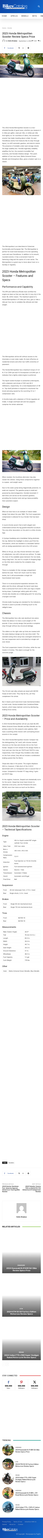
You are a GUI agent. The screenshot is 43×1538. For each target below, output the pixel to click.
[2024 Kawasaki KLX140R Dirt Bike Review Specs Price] (21, 1251)
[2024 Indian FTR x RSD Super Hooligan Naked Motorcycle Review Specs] (21, 1338)
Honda (9, 28)
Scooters (11, 1163)
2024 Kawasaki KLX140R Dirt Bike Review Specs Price (21, 1269)
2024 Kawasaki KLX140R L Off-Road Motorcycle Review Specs (26, 1494)
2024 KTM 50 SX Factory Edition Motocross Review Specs (21, 1313)
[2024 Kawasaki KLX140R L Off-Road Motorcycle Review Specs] (8, 1493)
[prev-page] (3, 1364)
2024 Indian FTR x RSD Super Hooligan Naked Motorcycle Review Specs (21, 1356)
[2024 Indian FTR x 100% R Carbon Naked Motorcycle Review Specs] (8, 1507)
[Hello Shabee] (4, 40)
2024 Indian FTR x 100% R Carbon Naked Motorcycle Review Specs (27, 1508)
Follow (21, 1381)
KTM (21, 1308)
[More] (28, 48)
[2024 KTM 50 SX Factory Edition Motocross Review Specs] (21, 1295)
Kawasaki (21, 1265)
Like (8, 1381)
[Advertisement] (21, 102)
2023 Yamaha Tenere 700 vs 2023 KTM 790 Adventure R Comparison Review (31, 1188)
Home (4, 28)
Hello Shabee (12, 41)
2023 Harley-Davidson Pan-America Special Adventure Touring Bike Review (11, 1188)
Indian (21, 1352)
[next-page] (7, 1364)
